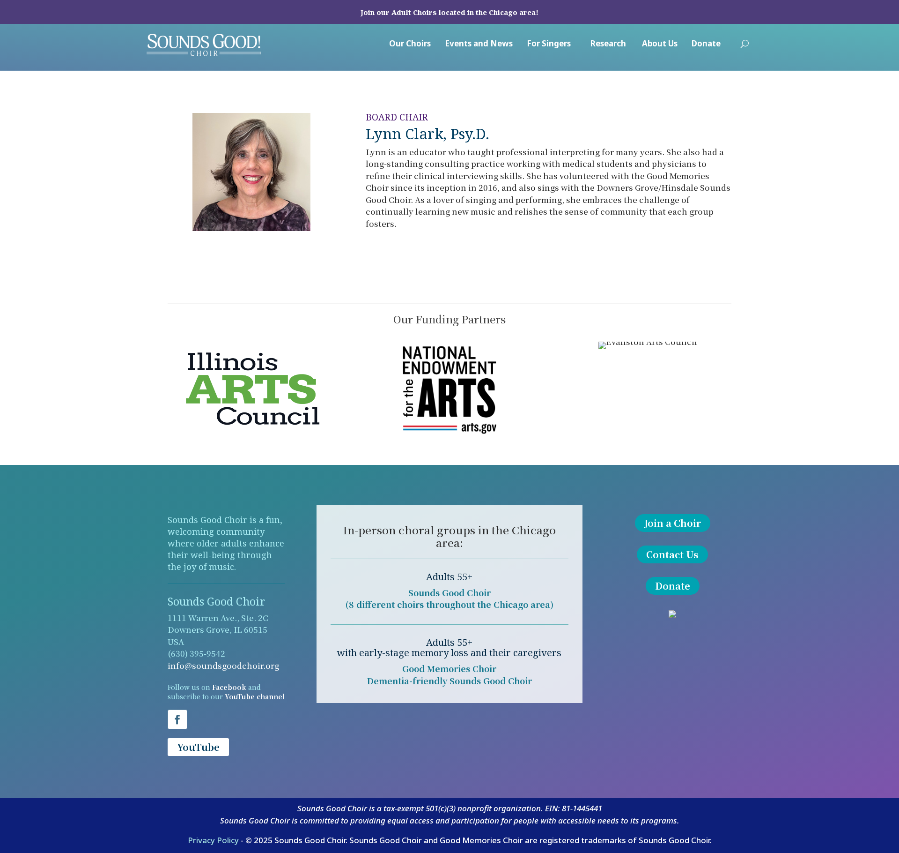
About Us (660, 44)
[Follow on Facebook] (177, 719)
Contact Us (672, 554)
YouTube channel (255, 696)
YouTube (198, 747)
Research (608, 44)
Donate (706, 44)
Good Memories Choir (449, 668)
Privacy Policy (213, 840)
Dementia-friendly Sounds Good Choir (449, 680)
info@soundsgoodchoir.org (223, 665)
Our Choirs (410, 44)
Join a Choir (672, 523)
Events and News (479, 44)
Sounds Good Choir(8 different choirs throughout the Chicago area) (449, 598)
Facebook (229, 687)
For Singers (549, 44)
